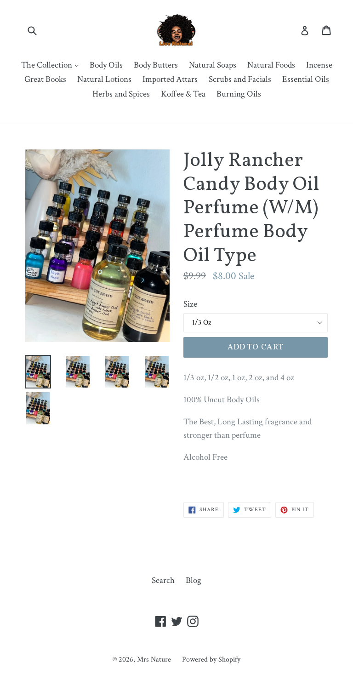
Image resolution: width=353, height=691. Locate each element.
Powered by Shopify (211, 659)
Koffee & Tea (183, 94)
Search (163, 580)
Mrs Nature (155, 659)
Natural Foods (271, 65)
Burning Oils (238, 94)
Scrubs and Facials (240, 79)
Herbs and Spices (121, 94)
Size (190, 304)
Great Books (45, 79)
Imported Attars (170, 79)
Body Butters (156, 65)
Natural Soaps (212, 65)
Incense (319, 65)
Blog (193, 580)
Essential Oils (305, 79)
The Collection (52, 65)
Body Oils (106, 65)
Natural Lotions (104, 79)
